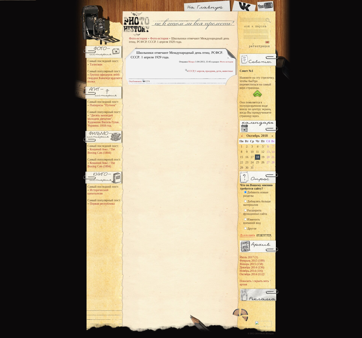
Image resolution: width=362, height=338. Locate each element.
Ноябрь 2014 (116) (251, 270)
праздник (210, 71)
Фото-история (138, 38)
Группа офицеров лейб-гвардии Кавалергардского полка (104, 78)
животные (227, 71)
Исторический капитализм (97, 191)
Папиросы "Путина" (103, 105)
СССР (191, 71)
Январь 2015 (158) (251, 264)
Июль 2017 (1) (249, 257)
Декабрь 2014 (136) (252, 267)
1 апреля (199, 71)
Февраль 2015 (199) (252, 260)
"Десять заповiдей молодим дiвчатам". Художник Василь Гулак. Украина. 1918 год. (103, 120)
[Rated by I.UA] (263, 326)
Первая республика (102, 203)
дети (218, 71)
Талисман (96, 64)
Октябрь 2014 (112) (252, 274)
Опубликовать (135, 81)
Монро (191, 62)
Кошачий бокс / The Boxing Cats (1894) (101, 151)
